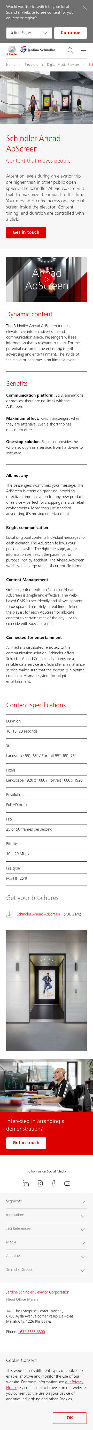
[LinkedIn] (25, 1183)
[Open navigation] (83, 50)
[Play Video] (46, 279)
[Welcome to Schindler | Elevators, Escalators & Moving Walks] (12, 50)
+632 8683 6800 (31, 1332)
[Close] (84, 7)
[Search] (70, 50)
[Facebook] (53, 1183)
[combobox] (29, 33)
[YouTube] (67, 1183)
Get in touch (26, 1143)
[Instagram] (39, 1183)
